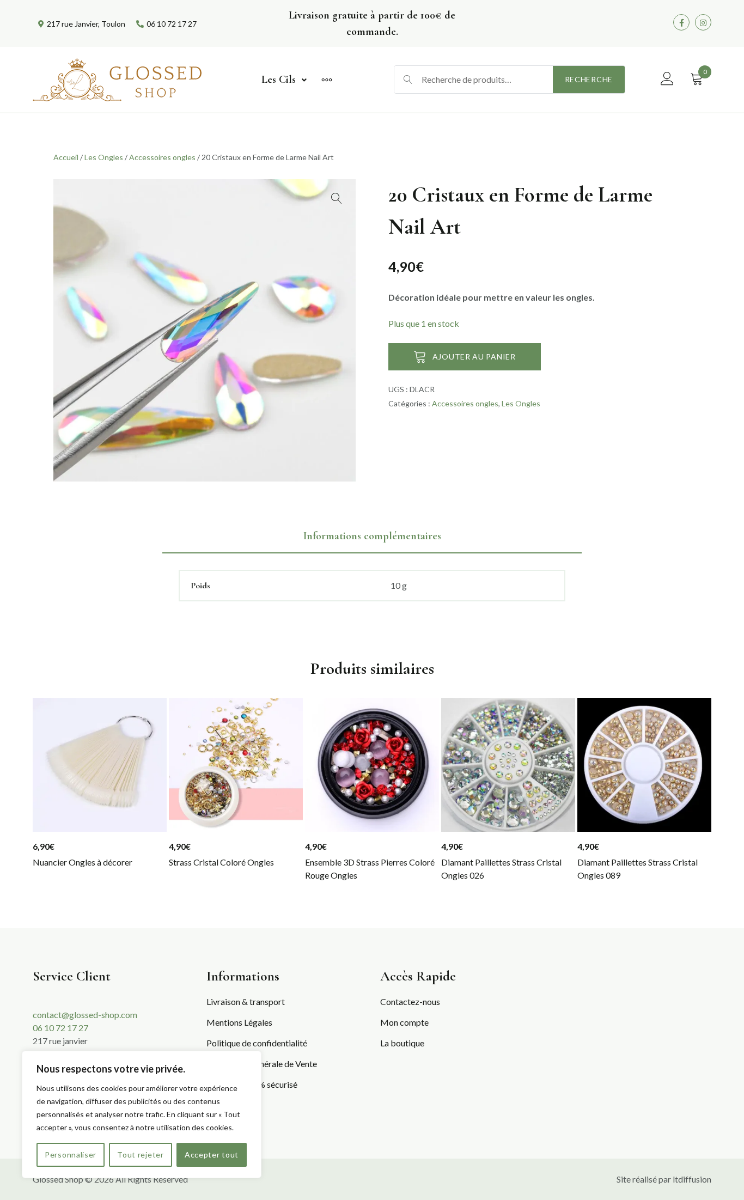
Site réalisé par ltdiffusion (664, 1179)
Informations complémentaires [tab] (372, 536)
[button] (336, 198)
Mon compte (404, 1022)
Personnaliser (70, 1154)
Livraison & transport (245, 1001)
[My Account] (667, 79)
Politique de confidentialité (256, 1043)
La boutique (402, 1043)
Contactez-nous (410, 1001)
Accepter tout (212, 1154)
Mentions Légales (239, 1022)
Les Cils (278, 79)
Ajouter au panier (474, 356)
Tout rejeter (140, 1154)
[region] (141, 1114)
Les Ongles (103, 157)
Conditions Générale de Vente (261, 1063)
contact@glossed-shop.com (85, 1014)
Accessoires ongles (162, 157)
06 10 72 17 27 (60, 1027)
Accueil (65, 157)
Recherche (589, 79)
